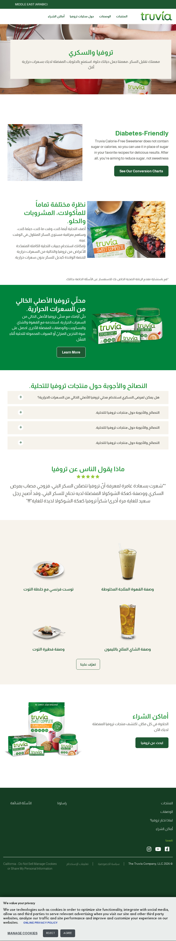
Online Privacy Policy (40, 922)
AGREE (68, 933)
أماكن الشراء (56, 16)
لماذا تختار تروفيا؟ (161, 820)
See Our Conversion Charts (141, 171)
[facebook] (167, 849)
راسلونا (62, 803)
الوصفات (105, 16)
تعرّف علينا (88, 664)
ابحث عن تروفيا (152, 743)
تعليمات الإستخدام (77, 864)
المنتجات (121, 16)
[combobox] (85, 4)
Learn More (71, 352)
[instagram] (149, 849)
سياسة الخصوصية (109, 864)
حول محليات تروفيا (82, 16)
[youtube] (158, 849)
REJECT (50, 933)
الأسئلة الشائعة (21, 803)
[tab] (88, 397)
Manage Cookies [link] (45, 864)
